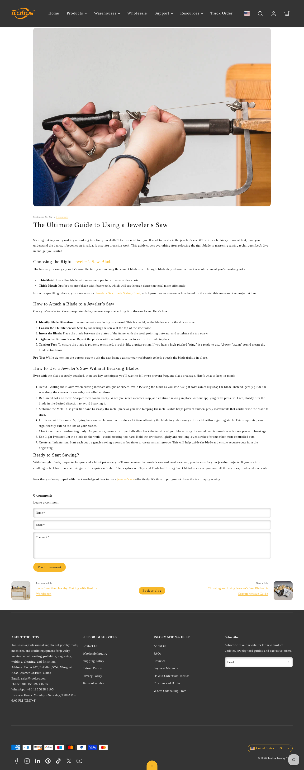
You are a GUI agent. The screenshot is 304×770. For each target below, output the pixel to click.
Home (53, 13)
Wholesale (137, 13)
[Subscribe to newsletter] (289, 662)
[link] (273, 13)
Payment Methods (166, 668)
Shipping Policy (93, 661)
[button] (260, 13)
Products (75, 13)
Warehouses (105, 13)
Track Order (221, 13)
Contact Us (90, 646)
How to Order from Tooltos (172, 676)
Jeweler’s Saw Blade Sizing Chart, (118, 293)
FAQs (157, 653)
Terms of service (93, 683)
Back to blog (151, 590)
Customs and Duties (167, 683)
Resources (190, 13)
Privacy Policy (92, 676)
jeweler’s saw (126, 479)
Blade (107, 261)
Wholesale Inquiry (95, 653)
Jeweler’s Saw (86, 261)
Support (162, 13)
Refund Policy (92, 668)
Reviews (159, 661)
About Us (160, 646)
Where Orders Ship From (170, 691)
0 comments (62, 217)
